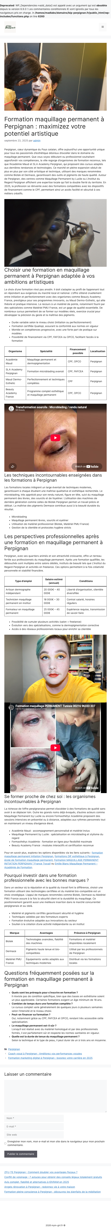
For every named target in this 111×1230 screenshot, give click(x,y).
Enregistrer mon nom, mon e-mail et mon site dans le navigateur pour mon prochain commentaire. (56, 1143)
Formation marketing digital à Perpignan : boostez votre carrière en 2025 (50, 1058)
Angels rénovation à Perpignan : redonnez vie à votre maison (39, 1186)
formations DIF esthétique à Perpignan (77, 856)
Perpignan (14, 1049)
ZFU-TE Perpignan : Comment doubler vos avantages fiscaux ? (40, 1172)
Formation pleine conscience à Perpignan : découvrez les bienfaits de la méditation (52, 1191)
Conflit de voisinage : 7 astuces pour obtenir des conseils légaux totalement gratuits (53, 1177)
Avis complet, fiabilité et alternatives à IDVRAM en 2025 (36, 1182)
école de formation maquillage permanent (28, 860)
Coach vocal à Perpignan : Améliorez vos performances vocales (45, 1053)
